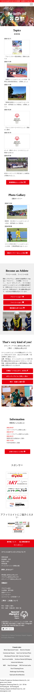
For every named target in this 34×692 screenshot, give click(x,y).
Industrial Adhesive (17, 662)
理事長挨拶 (4, 557)
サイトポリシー (18, 545)
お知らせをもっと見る (16, 451)
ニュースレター (6, 594)
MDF (4, 665)
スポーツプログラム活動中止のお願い (18, 434)
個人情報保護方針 (24, 542)
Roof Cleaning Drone (17, 668)
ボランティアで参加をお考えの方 (11, 579)
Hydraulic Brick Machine (17, 675)
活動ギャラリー (6, 592)
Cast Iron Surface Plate (23, 653)
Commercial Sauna (9, 653)
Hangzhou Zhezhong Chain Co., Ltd (11, 684)
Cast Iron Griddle (7, 659)
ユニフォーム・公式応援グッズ (10, 597)
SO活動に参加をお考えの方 (9, 575)
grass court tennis (6, 682)
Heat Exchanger (12, 665)
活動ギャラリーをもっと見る (16, 253)
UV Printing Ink (4, 686)
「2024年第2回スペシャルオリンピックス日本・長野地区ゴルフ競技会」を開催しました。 (16, 104)
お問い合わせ (8, 629)
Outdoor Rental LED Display (23, 659)
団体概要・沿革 (6, 559)
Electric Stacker (25, 650)
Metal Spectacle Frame (11, 650)
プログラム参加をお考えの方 (10, 577)
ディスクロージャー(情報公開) (10, 565)
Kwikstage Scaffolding (17, 671)
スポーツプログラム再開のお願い (16, 430)
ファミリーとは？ (16, 302)
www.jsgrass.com (5, 691)
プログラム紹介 (6, 588)
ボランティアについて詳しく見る (17, 376)
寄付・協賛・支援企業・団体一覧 (11, 608)
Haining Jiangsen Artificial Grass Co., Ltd (12, 689)
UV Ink (24, 684)
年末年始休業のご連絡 (13, 442)
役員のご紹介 (5, 561)
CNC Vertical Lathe (25, 665)
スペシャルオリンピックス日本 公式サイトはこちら (16, 2)
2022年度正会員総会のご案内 (15, 438)
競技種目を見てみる (16, 308)
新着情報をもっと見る (16, 182)
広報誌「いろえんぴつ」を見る (16, 370)
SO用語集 (4, 563)
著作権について (11, 542)
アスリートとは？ (16, 297)
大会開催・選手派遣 (7, 590)
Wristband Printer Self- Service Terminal (17, 656)
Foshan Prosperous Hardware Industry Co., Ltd (14, 680)
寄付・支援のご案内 (16, 382)
